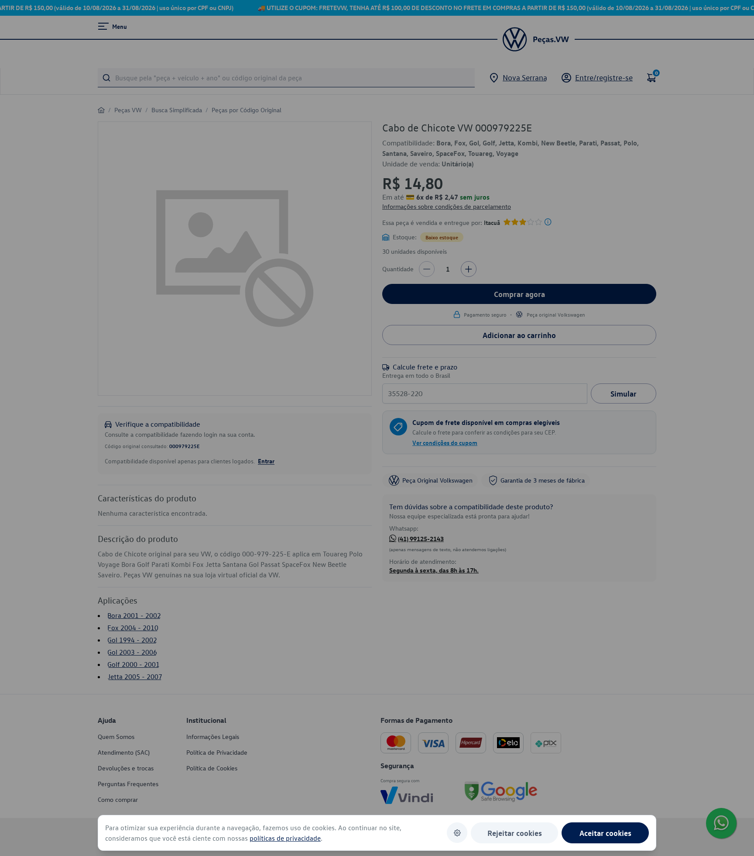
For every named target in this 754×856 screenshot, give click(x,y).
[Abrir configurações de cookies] (457, 832)
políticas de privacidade (285, 838)
